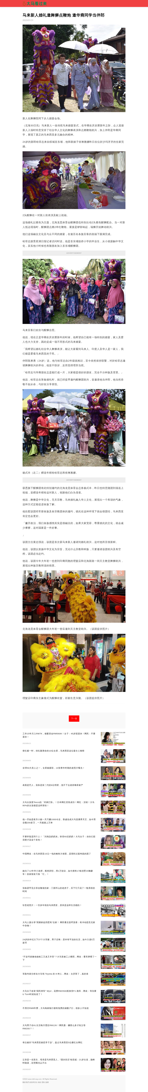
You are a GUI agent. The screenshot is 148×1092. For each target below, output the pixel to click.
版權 (47, 1082)
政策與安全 (33, 1082)
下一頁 (74, 718)
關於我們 (26, 1082)
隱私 (43, 1082)
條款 (39, 1082)
